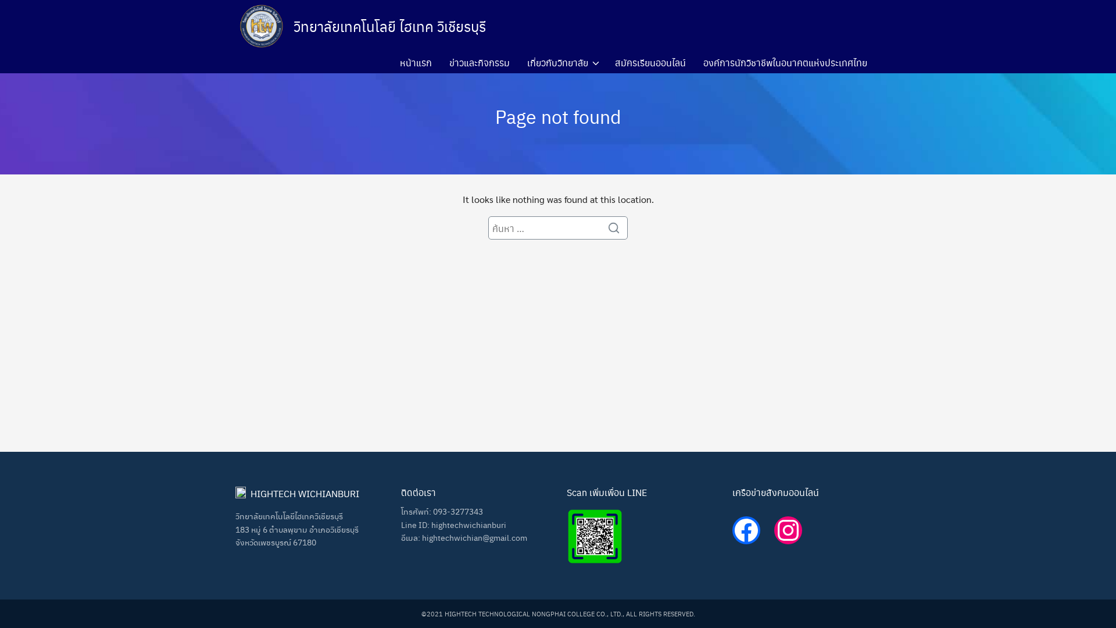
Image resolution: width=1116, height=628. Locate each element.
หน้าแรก (416, 62)
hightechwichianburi (468, 524)
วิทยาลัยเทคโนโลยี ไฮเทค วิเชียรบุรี (390, 26)
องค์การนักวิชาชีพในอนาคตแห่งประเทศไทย (785, 62)
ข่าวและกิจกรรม (479, 62)
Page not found (558, 116)
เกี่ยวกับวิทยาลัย (557, 62)
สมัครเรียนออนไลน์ (650, 62)
